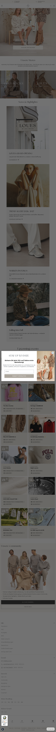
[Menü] (7, 716)
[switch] (4, 724)
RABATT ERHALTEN (19, 376)
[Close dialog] (53, 353)
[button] (2, 729)
